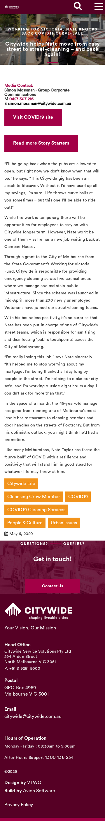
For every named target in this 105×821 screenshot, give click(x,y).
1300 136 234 (59, 757)
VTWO (34, 782)
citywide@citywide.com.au (33, 716)
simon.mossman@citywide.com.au (39, 104)
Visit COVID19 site (33, 117)
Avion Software (39, 790)
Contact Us (52, 586)
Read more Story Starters (41, 143)
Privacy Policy (18, 804)
